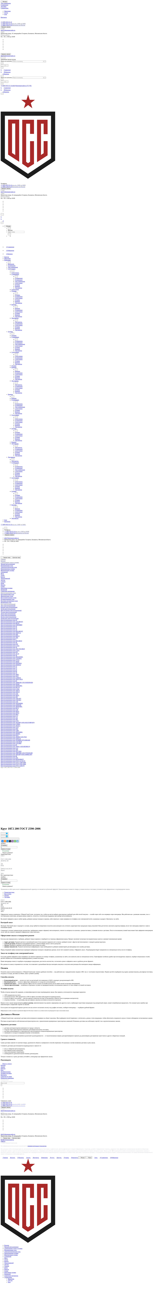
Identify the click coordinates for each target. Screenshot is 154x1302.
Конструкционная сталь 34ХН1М (11, 705)
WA (30, 85)
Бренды (3, 1068)
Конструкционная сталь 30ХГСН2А (12, 679)
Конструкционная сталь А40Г (10, 730)
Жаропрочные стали (7, 596)
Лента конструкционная (8, 613)
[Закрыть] (2, 223)
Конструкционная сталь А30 (9, 709)
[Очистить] (45, 61)
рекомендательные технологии (37, 1146)
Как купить (7, 894)
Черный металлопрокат (8, 564)
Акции (3, 1067)
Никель (3, 585)
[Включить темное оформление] (3, 58)
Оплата (6, 895)
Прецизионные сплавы (8, 569)
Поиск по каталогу (6, 61)
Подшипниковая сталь (7, 599)
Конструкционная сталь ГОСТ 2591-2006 (13, 764)
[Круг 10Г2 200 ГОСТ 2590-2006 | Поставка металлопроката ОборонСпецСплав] (27, 821)
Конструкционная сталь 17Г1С (10, 660)
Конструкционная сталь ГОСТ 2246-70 (12, 766)
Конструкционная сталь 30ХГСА (11, 633)
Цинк (2, 583)
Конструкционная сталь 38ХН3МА (11, 706)
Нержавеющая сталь (7, 565)
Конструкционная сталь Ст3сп (10, 650)
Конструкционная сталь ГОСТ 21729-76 (13, 761)
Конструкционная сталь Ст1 (9, 716)
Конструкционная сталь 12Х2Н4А (11, 658)
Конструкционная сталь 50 (9, 647)
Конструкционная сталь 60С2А (10, 687)
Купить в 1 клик (5, 849)
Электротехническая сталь (9, 567)
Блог (5, 14)
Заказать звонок (5, 27)
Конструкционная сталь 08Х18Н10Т (12, 631)
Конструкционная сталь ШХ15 (10, 636)
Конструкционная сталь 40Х (9, 634)
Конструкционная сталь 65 (9, 681)
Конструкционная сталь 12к (9, 717)
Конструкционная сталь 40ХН (10, 661)
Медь (2, 573)
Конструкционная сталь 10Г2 (10, 676)
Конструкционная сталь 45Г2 (10, 735)
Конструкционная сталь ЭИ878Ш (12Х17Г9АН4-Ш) (17, 753)
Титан (2, 575)
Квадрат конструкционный (9, 607)
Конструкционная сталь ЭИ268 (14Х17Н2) (14, 737)
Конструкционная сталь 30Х (9, 750)
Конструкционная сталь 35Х (9, 693)
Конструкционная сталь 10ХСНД (11, 698)
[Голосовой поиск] (3, 65)
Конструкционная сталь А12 (9, 748)
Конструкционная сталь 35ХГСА (11, 738)
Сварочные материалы (8, 591)
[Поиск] (2, 214)
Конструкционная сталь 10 (9, 629)
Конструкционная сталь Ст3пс (10, 645)
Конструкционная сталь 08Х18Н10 (11, 641)
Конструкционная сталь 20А (9, 758)
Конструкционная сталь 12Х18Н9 (11, 743)
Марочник (7, 11)
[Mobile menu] (2, 94)
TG (28, 85)
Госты (6, 13)
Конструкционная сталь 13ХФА (10, 724)
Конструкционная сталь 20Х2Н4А (11, 663)
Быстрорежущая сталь (7, 594)
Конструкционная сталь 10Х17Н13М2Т (13, 649)
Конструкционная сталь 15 (9, 666)
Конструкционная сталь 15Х (9, 701)
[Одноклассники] (5, 841)
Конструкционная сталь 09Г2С (10, 623)
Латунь (3, 580)
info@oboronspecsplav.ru (8, 30)
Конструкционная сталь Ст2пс (10, 689)
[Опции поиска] (2, 63)
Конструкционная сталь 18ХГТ (10, 690)
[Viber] (12, 841)
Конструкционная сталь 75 (9, 668)
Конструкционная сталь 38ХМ (10, 684)
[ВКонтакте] (2, 841)
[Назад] (9, 228)
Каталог (3, 1065)
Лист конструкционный (8, 605)
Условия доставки (6, 1073)
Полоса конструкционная (8, 617)
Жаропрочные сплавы (7, 570)
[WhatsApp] (15, 841)
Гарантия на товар (6, 1076)
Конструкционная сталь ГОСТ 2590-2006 (13, 762)
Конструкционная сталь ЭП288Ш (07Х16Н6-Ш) (15, 740)
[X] (10, 841)
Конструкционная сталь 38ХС (10, 674)
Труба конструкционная (8, 609)
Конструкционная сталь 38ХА (10, 695)
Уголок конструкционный (9, 612)
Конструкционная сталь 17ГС (10, 721)
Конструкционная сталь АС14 (10, 653)
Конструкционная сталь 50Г (9, 697)
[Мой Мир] (7, 841)
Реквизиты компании (7, 1078)
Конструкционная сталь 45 (9, 626)
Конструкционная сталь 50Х (9, 729)
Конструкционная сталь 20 (9, 620)
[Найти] (6, 65)
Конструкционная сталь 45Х (9, 644)
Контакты (4, 1075)
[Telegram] (17, 841)
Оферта (3, 1141)
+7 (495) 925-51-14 (6, 22)
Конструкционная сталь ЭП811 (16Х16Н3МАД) (15, 746)
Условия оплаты (6, 1071)
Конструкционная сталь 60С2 (10, 708)
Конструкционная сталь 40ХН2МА (11, 685)
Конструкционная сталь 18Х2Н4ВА (12, 732)
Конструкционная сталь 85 (9, 745)
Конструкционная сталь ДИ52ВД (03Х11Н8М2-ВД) (16, 754)
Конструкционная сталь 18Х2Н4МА (12, 703)
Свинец (3, 581)
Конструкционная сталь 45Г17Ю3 (11, 751)
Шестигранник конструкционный (11, 610)
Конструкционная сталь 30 (9, 655)
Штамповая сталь (6, 602)
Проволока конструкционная (9, 618)
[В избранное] (4, 833)
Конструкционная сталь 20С (9, 719)
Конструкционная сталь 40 (9, 642)
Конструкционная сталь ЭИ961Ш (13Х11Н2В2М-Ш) (17, 682)
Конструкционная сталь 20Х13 (10, 692)
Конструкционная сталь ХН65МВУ (11, 625)
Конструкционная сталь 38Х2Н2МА (12, 657)
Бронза (3, 577)
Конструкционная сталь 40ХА (10, 711)
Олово (3, 586)
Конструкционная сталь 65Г (9, 652)
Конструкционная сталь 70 (9, 673)
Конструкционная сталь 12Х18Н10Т (12, 621)
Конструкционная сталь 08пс (9, 714)
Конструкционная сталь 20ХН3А (11, 665)
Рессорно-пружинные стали (9, 601)
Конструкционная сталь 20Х (9, 637)
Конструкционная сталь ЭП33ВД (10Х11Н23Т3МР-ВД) (17, 722)
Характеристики (9, 892)
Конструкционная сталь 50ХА (10, 713)
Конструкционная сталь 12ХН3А (11, 677)
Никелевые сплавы (6, 588)
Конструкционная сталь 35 (9, 628)
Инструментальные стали (8, 597)
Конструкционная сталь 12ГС (10, 727)
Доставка (7, 897)
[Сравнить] (4, 836)
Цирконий (4, 589)
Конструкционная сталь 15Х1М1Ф (11, 742)
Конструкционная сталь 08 (9, 756)
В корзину (4, 845)
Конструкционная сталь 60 (9, 671)
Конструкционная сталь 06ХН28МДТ (12, 759)
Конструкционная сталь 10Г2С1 (10, 725)
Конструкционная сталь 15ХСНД (11, 700)
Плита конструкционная (8, 615)
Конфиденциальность (7, 1140)
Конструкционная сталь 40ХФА (10, 733)
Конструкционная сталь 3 (8, 639)
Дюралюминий (5, 578)
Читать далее (107, 1151)
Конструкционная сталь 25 (9, 669)
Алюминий (4, 572)
